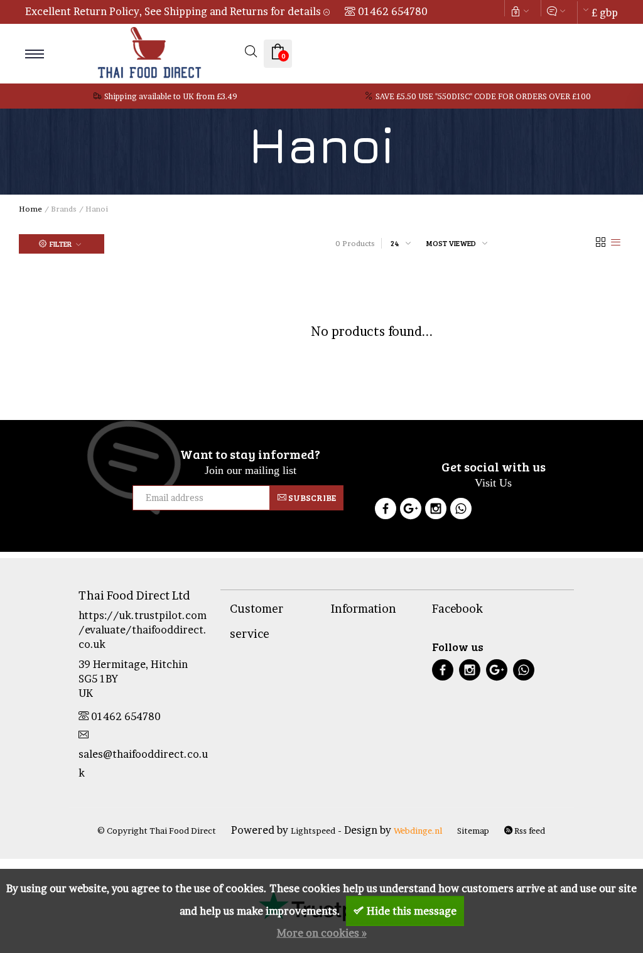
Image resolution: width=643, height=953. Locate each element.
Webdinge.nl (418, 831)
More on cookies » (322, 933)
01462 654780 (393, 11)
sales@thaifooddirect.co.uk (143, 763)
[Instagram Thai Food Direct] (435, 510)
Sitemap (473, 831)
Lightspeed (313, 831)
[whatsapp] (523, 671)
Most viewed (451, 243)
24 (395, 243)
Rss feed (528, 831)
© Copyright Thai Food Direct (156, 831)
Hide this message (412, 911)
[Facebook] (385, 510)
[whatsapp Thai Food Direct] (461, 510)
